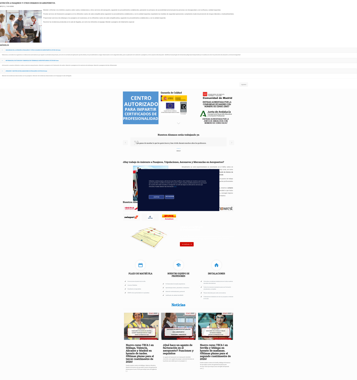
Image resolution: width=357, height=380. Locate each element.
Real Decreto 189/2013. (222, 239)
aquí (175, 187)
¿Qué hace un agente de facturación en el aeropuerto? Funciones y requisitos (178, 349)
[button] (178, 53)
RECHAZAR (169, 196)
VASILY (178, 151)
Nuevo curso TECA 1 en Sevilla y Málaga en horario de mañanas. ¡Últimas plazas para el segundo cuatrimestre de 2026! (215, 352)
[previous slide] (125, 142)
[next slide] (231, 142)
